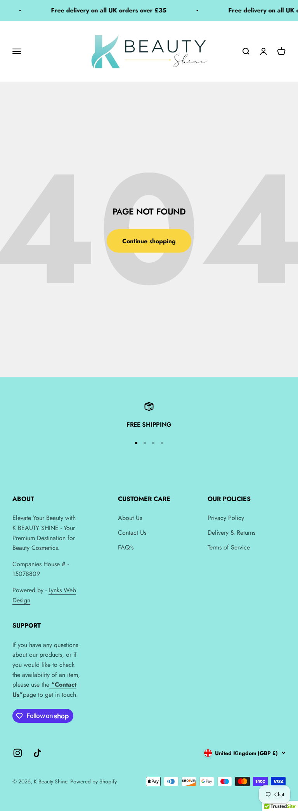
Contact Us (132, 532)
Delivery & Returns (231, 532)
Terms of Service (229, 547)
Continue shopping (149, 241)
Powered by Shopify (93, 781)
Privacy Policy (226, 517)
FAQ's (125, 547)
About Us (130, 517)
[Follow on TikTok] (37, 753)
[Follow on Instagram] (17, 753)
